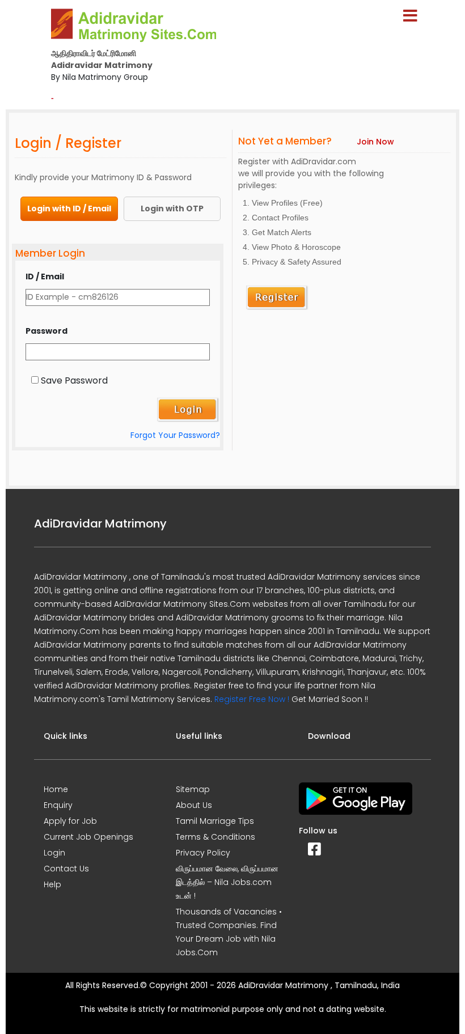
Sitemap (193, 789)
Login (54, 852)
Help (52, 884)
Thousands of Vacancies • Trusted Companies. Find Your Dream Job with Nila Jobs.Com (229, 932)
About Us (194, 805)
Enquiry (58, 805)
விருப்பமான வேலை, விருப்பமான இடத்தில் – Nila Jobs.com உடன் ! (227, 882)
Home (56, 789)
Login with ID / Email (69, 208)
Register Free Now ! (251, 699)
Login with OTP (172, 208)
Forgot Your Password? (175, 435)
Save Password (74, 380)
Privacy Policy (203, 852)
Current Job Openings (88, 836)
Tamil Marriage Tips (215, 821)
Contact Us (66, 868)
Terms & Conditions (215, 836)
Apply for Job (70, 821)
